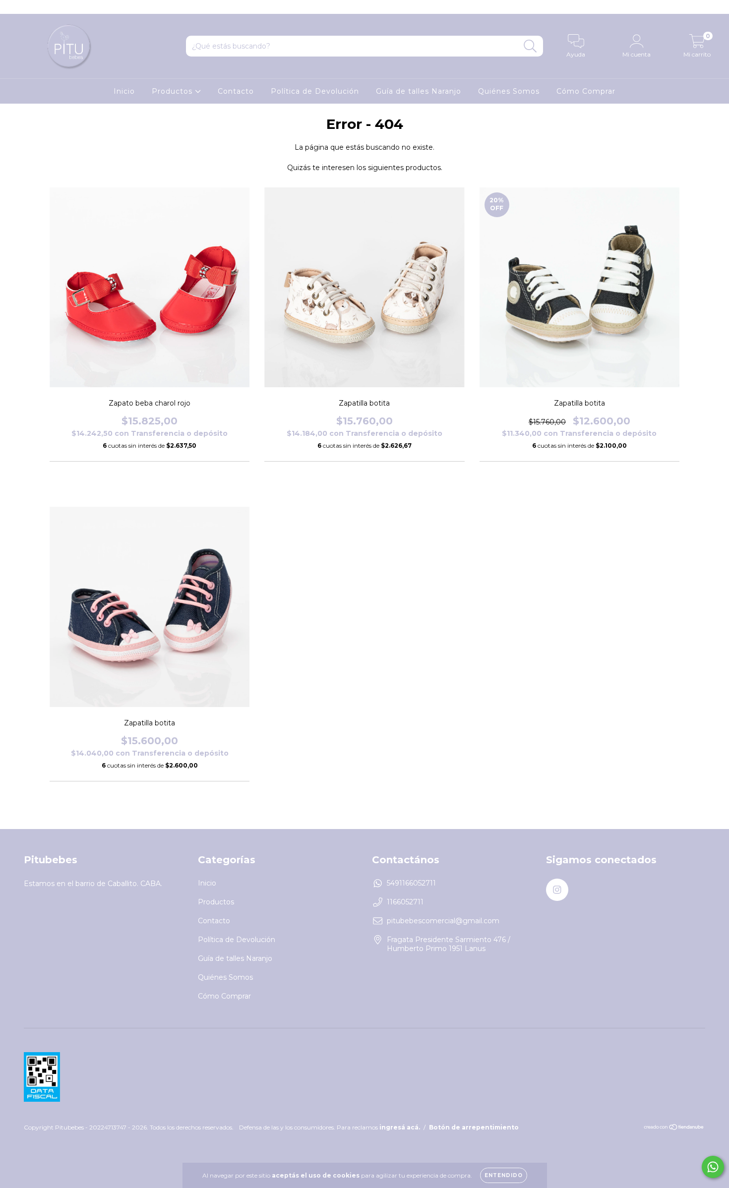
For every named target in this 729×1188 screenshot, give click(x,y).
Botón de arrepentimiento (474, 1127)
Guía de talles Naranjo (418, 91)
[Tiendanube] (674, 1128)
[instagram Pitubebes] (13, 6)
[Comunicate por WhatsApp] (713, 1167)
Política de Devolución (315, 91)
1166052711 (405, 901)
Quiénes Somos (509, 91)
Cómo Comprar (585, 91)
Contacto (236, 91)
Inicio (124, 91)
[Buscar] (530, 46)
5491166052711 (411, 883)
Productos (173, 91)
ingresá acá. (399, 1127)
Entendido (504, 1175)
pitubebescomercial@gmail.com (443, 920)
